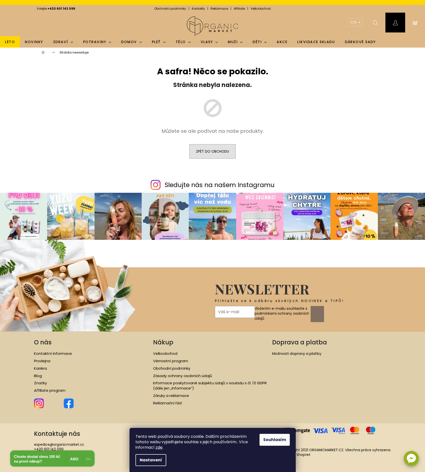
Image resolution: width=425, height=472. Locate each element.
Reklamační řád (167, 403)
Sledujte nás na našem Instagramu (219, 185)
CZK (354, 22)
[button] (411, 458)
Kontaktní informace (53, 353)
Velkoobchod (261, 8)
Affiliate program (49, 390)
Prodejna (42, 361)
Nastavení (151, 460)
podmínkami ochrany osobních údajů (282, 316)
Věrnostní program (170, 361)
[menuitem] (10, 42)
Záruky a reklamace (171, 395)
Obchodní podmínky (170, 8)
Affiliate (239, 8)
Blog (38, 375)
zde (159, 447)
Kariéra (40, 368)
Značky (40, 383)
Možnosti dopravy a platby (296, 353)
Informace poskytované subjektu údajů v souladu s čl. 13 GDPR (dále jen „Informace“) (210, 386)
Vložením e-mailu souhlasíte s (282, 313)
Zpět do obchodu (212, 151)
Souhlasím (274, 440)
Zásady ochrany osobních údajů (182, 375)
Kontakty (198, 8)
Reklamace (219, 8)
